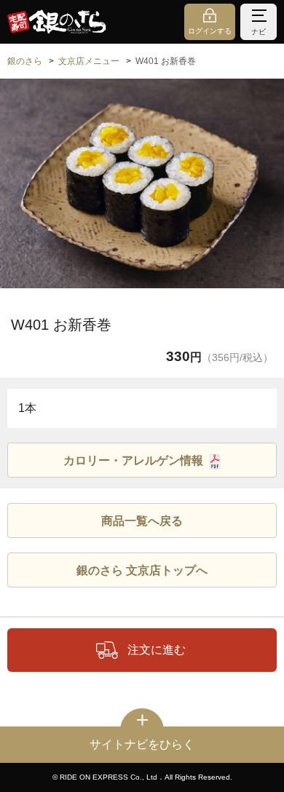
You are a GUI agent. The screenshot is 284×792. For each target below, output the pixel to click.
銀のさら (24, 61)
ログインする (210, 31)
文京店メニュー (88, 61)
